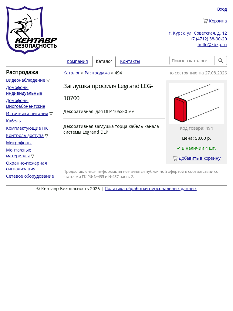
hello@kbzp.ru (212, 44)
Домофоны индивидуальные (24, 90)
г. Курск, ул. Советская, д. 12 (198, 33)
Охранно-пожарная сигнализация (26, 166)
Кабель (13, 121)
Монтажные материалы (18, 153)
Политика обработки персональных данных (151, 188)
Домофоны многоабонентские (25, 103)
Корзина (218, 21)
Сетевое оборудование (30, 176)
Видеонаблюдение (25, 80)
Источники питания (27, 113)
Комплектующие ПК (27, 128)
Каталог (71, 73)
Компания (77, 61)
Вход (222, 9)
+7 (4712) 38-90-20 (208, 39)
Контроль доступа (25, 135)
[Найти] (221, 60)
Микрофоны (19, 142)
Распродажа (97, 73)
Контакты (130, 61)
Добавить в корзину (200, 158)
